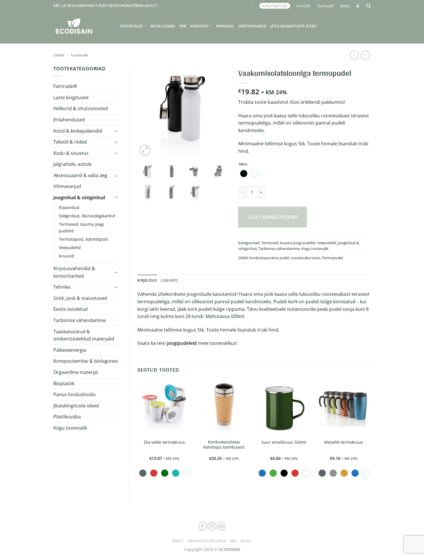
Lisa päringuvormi (272, 217)
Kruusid (66, 256)
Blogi (246, 541)
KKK (183, 26)
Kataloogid (163, 26)
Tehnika (61, 287)
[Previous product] (365, 54)
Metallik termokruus (343, 442)
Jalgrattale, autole (72, 164)
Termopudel (332, 257)
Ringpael (225, 26)
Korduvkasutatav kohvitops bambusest (224, 444)
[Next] (220, 111)
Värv (243, 164)
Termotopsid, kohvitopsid (83, 239)
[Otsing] (368, 6)
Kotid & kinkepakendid (77, 131)
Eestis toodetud (70, 309)
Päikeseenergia (69, 350)
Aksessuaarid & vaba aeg (80, 175)
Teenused (325, 5)
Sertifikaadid (253, 26)
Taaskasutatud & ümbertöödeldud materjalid (83, 335)
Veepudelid (70, 247)
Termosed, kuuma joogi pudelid (81, 227)
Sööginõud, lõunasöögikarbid (87, 216)
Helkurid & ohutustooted (80, 108)
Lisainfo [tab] (169, 280)
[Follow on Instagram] (212, 526)
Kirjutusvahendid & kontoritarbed (74, 272)
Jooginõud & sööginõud (79, 197)
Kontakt (303, 5)
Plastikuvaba (67, 416)
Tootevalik (131, 26)
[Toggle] (116, 130)
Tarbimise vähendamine (79, 320)
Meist (345, 5)
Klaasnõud (69, 207)
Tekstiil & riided (70, 142)
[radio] (243, 173)
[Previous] (146, 111)
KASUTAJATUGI (274, 5)
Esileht (59, 55)
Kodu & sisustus (71, 153)
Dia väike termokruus (164, 442)
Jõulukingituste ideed (294, 26)
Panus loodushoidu (74, 394)
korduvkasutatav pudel (269, 257)
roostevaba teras (305, 257)
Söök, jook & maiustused (80, 298)
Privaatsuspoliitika (206, 541)
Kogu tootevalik (70, 428)
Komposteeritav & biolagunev (85, 361)
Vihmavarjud (67, 186)
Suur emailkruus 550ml (283, 442)
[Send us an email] (221, 526)
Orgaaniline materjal (75, 372)
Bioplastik (63, 383)
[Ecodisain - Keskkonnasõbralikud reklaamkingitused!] (82, 26)
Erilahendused (69, 119)
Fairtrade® (65, 86)
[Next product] (354, 54)
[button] (358, 5)
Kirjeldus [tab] (147, 280)
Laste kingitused (71, 97)
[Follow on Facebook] (202, 526)
